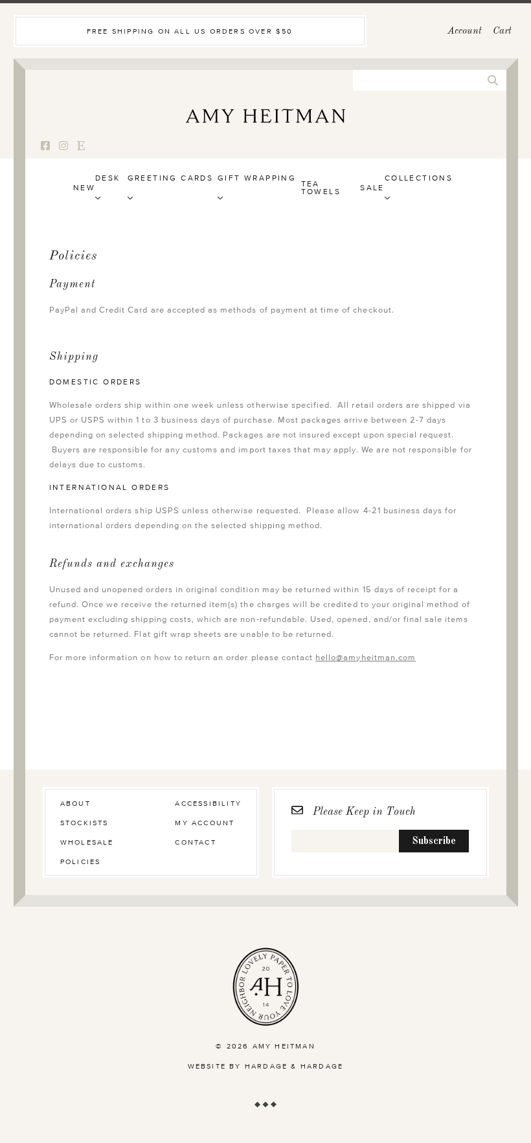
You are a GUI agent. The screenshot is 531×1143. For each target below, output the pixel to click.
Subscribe (434, 841)
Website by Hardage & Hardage (266, 1066)
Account (464, 31)
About (75, 803)
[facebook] (45, 146)
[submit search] (492, 80)
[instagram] (63, 146)
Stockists (84, 823)
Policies (80, 861)
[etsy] (81, 146)
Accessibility (208, 803)
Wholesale (87, 842)
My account (204, 823)
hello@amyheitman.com (365, 658)
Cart (502, 31)
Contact (195, 842)
